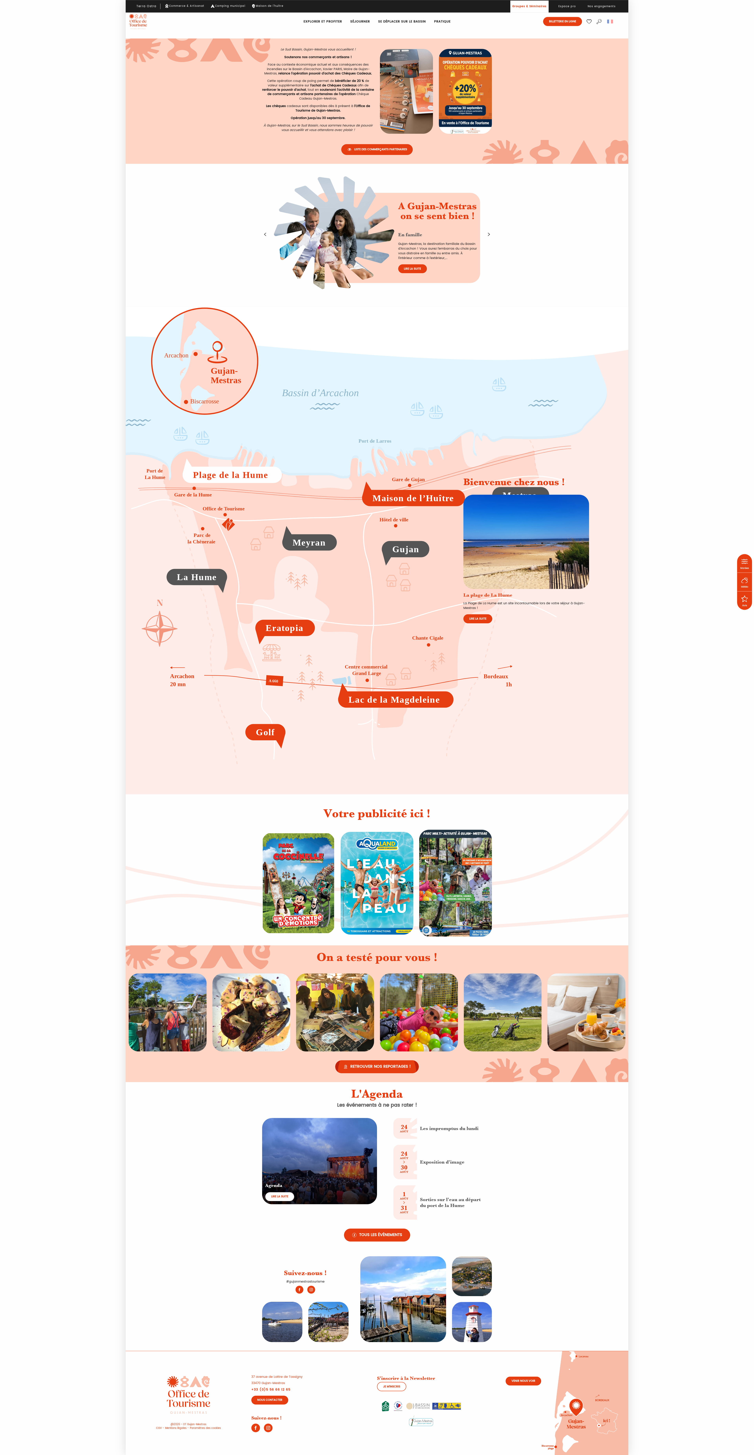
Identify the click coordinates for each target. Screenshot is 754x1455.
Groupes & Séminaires (529, 7)
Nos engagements (602, 7)
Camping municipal (230, 6)
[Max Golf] (455, 883)
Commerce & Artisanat (186, 6)
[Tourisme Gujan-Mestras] (138, 21)
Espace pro (567, 7)
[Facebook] (299, 1290)
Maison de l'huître (269, 6)
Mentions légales (176, 1428)
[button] (599, 21)
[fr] (610, 21)
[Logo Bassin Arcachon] (417, 1406)
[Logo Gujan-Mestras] (421, 1420)
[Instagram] (311, 1290)
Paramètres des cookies (205, 1428)
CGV (159, 1428)
